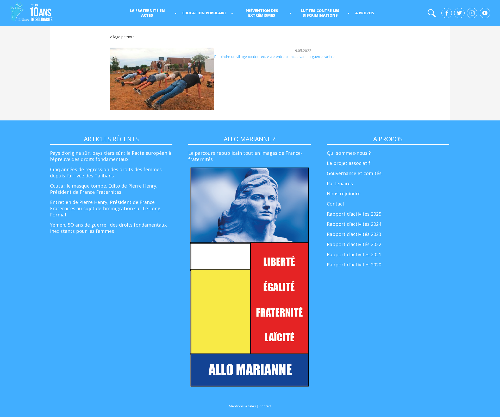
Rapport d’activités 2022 (354, 244)
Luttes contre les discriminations (320, 13)
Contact (336, 204)
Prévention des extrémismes (262, 13)
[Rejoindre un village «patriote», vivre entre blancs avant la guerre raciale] (162, 79)
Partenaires (340, 183)
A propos (364, 12)
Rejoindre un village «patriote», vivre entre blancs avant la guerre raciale (274, 56)
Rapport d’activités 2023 (354, 234)
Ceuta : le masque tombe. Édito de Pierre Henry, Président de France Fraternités (104, 189)
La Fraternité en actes (147, 13)
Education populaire (204, 12)
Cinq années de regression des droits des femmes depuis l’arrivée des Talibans (106, 172)
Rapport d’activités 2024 (354, 224)
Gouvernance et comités (354, 173)
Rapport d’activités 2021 (354, 254)
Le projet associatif (348, 163)
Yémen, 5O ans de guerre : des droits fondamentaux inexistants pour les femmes (108, 228)
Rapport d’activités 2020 (354, 264)
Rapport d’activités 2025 (354, 214)
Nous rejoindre (343, 193)
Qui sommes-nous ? (349, 153)
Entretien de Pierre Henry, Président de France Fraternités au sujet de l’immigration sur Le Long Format (105, 208)
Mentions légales (242, 406)
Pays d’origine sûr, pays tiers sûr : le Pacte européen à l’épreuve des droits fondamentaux (110, 156)
